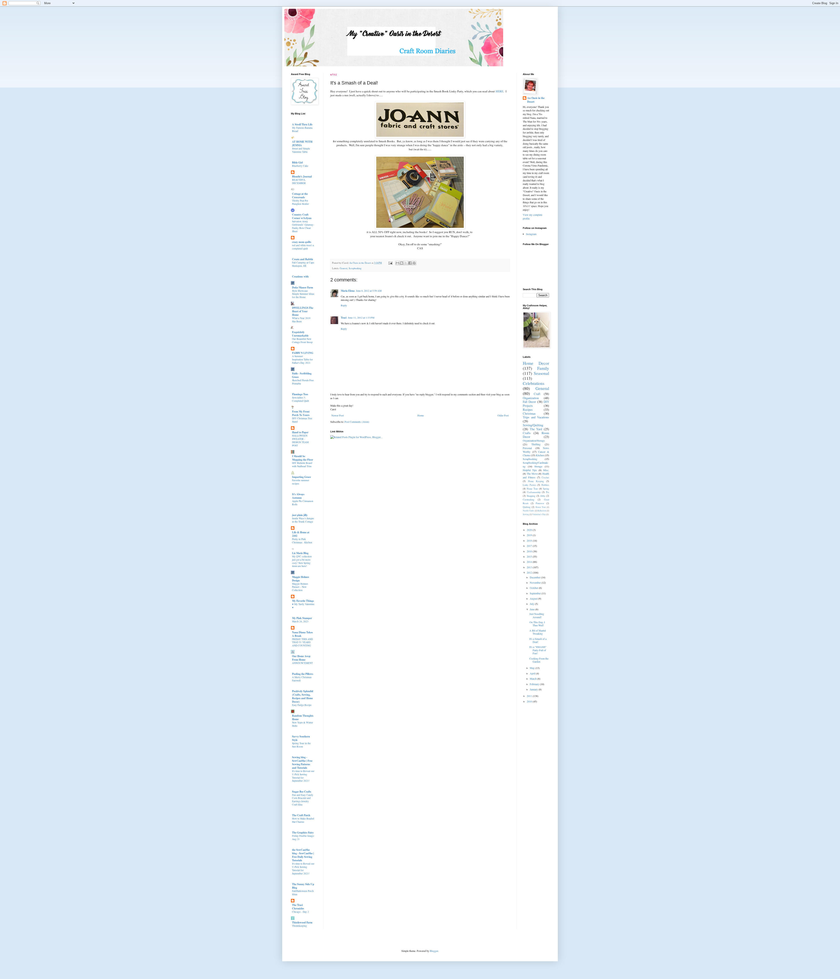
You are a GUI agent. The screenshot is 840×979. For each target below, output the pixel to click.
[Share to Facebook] (410, 263)
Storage (538, 466)
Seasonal (541, 373)
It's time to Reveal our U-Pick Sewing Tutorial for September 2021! (303, 775)
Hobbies (545, 484)
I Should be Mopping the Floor (302, 457)
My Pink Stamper (302, 618)
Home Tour (532, 488)
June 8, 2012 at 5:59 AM (369, 290)
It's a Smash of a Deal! (537, 640)
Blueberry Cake (300, 165)
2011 (530, 696)
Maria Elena (348, 291)
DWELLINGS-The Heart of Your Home (302, 311)
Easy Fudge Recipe (302, 705)
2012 (530, 572)
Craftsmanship (534, 492)
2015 (530, 556)
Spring (546, 488)
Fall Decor (529, 402)
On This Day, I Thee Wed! (537, 623)
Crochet (545, 477)
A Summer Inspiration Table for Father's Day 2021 (302, 359)
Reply (344, 305)
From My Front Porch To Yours (301, 413)
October (534, 588)
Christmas (529, 413)
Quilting (526, 507)
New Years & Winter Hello (302, 724)
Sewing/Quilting (533, 425)
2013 (530, 567)
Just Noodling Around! (536, 615)
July (532, 603)
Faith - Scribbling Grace (302, 375)
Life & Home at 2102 (300, 534)
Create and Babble (302, 259)
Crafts (527, 433)
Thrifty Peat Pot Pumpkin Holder (300, 202)
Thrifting (536, 444)
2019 (530, 535)
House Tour (541, 507)
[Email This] (397, 263)
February (535, 684)
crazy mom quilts (301, 242)
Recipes (528, 409)
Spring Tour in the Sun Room (301, 745)
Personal (527, 448)
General (343, 268)
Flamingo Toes (300, 394)
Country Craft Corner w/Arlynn (302, 216)
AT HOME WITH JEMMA (302, 143)
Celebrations (533, 383)
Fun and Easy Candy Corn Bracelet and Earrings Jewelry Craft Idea (302, 799)
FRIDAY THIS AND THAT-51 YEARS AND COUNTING (302, 642)
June (532, 609)
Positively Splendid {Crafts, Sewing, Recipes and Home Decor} (302, 696)
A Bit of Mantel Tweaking (537, 632)
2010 (530, 701)
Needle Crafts (528, 510)
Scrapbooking (355, 268)
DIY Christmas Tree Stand (302, 420)
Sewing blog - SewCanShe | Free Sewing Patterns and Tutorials (302, 762)
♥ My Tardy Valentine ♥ (303, 605)
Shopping (531, 495)
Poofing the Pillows (302, 674)
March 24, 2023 (300, 621)
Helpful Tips (530, 470)
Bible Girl (297, 162)
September (535, 593)
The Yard (536, 429)
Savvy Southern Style (301, 738)
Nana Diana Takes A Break (302, 634)
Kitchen (540, 455)
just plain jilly (300, 515)
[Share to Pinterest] (414, 263)
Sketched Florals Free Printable (303, 382)
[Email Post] (390, 262)
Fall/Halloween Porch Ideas (303, 892)
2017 (530, 545)
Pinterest (540, 503)
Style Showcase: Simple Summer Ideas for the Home (303, 294)
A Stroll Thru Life (302, 124)
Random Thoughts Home (302, 717)
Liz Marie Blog (300, 553)
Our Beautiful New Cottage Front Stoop (302, 340)
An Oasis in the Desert (535, 100)
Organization (531, 398)
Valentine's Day (539, 514)
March (533, 678)
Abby (542, 495)
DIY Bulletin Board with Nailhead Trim (302, 464)
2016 (530, 551)
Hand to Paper (300, 432)
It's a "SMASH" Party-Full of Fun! (537, 650)
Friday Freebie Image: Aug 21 (303, 837)
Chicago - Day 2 (300, 911)
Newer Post (337, 415)
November (535, 582)
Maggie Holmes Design (300, 578)
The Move (532, 473)
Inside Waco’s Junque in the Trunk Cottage (303, 520)
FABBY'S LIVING (302, 353)
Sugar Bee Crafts (301, 791)
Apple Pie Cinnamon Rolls (302, 502)
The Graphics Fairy (303, 832)
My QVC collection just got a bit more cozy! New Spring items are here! (302, 561)
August (534, 598)
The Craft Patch (301, 815)
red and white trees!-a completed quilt (303, 247)
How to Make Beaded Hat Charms (303, 820)
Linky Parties (529, 484)
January (534, 689)
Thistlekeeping (299, 925)
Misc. (546, 470)
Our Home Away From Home (301, 657)
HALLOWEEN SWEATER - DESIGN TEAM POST (300, 440)
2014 (530, 561)
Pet (547, 492)
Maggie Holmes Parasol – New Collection (300, 587)
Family (543, 368)
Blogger (434, 951)
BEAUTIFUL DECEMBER (299, 181)
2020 (530, 530)
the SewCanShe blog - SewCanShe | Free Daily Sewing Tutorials (303, 855)
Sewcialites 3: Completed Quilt (300, 399)
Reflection (542, 510)
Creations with (300, 276)
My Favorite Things (303, 601)
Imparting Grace (301, 477)
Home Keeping (536, 481)
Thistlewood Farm (302, 922)
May (532, 668)
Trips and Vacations (536, 417)
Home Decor (536, 363)
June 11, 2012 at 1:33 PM (361, 317)
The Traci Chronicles (298, 906)
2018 (530, 540)
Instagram (531, 234)
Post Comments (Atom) (357, 421)
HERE (499, 91)
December (535, 577)
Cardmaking (528, 499)
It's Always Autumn (298, 496)
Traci (343, 317)
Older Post (503, 415)
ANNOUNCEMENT (302, 663)
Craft (537, 394)
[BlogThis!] (401, 263)
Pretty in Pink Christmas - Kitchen (302, 540)
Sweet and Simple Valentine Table (301, 150)
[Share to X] (406, 263)
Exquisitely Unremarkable (300, 333)
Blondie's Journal (302, 176)
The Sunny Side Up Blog (303, 886)
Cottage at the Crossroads (300, 195)
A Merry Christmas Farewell (302, 678)
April (533, 673)
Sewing (526, 514)
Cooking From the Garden (538, 660)
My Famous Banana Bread (302, 129)
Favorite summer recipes (300, 482)
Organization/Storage (534, 440)
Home (420, 415)
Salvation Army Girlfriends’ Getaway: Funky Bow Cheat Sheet (303, 226)
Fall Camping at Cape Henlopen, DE (303, 264)
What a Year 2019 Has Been (301, 319)
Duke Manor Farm (302, 287)
